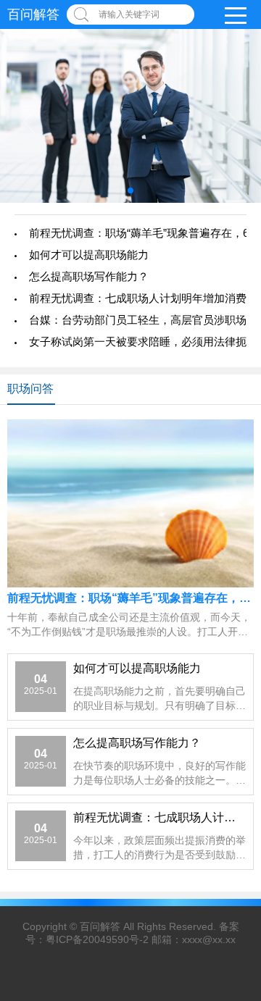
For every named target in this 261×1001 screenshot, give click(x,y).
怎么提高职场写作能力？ (89, 276)
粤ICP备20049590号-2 (97, 939)
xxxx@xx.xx (209, 939)
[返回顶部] (246, 886)
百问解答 (100, 926)
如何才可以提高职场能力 (89, 254)
